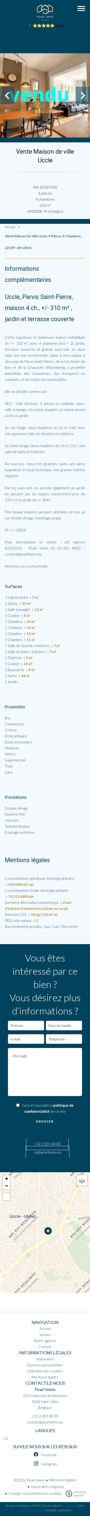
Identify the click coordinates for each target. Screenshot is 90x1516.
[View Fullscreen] (6, 1196)
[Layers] (82, 1180)
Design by (80, 1493)
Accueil (10, 227)
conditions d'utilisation (31, 1510)
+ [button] (6, 1179)
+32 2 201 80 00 (47, 1144)
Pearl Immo (45, 1389)
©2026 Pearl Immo (29, 1480)
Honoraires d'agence (47, 1486)
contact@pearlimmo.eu (45, 1422)
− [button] (6, 1186)
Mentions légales (62, 1480)
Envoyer (45, 1121)
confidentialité (70, 1505)
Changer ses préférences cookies (35, 1493)
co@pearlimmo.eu (47, 1152)
